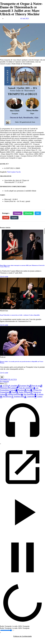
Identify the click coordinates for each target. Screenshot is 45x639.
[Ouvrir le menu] (2, 377)
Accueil (5, 386)
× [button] (0, 444)
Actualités (13, 386)
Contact (39, 396)
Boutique (21, 390)
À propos (39, 394)
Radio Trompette (25, 392)
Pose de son (35, 386)
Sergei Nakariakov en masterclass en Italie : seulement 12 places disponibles (20, 315)
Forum (13, 392)
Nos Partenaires (28, 394)
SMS (37, 213)
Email (6, 217)
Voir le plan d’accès (14, 172)
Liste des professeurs (25, 388)
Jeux (28, 390)
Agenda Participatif (14, 394)
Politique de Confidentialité (22, 636)
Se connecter (4, 381)
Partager (18, 213)
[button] (22, 420)
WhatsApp (28, 213)
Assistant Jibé (24, 386)
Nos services (6, 396)
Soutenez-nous (19, 396)
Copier (14, 217)
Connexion (30, 396)
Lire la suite (4, 277)
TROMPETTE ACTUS (8, 379)
